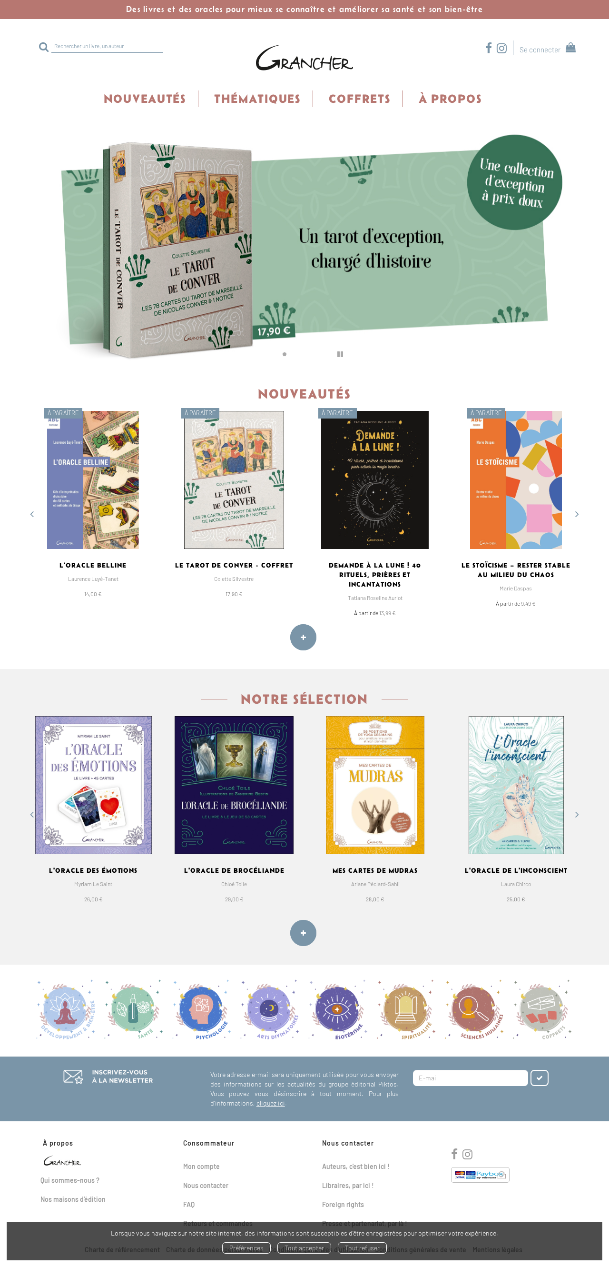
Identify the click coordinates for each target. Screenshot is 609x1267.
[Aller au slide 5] (323, 354)
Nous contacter (205, 1185)
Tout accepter (304, 1248)
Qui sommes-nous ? (69, 1180)
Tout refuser (362, 1248)
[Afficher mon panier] (569, 49)
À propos (450, 98)
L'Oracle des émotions (93, 870)
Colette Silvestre (234, 578)
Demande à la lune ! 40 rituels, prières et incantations (375, 574)
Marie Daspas (516, 588)
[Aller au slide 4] (310, 354)
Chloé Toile (234, 883)
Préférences (246, 1248)
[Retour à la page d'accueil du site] (304, 58)
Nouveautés (145, 98)
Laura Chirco (516, 883)
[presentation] (31, 515)
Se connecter (540, 49)
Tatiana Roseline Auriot (375, 597)
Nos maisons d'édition (73, 1199)
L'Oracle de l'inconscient (516, 870)
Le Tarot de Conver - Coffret (234, 565)
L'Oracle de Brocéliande (234, 870)
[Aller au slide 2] (284, 354)
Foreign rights (343, 1204)
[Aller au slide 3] (297, 354)
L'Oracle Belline (93, 565)
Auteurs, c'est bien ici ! (356, 1166)
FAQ (189, 1204)
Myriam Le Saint (93, 883)
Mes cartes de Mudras (375, 870)
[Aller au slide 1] (271, 354)
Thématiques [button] (257, 98)
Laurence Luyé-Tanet (93, 578)
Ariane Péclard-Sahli (375, 883)
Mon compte (201, 1166)
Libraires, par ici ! (348, 1185)
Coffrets (360, 98)
